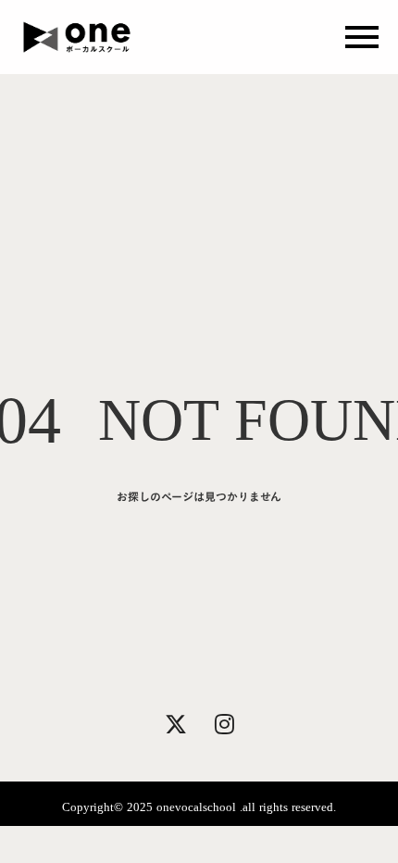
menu (362, 37)
